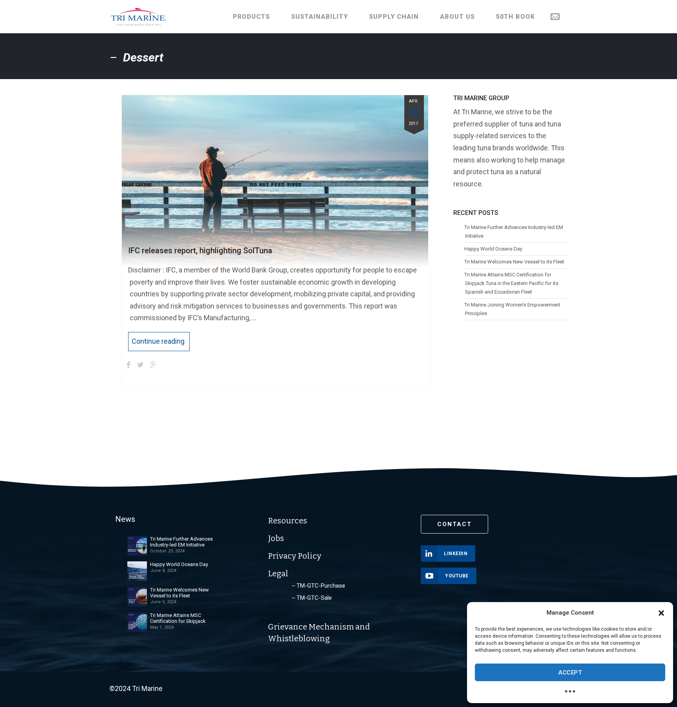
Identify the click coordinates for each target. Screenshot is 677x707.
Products (251, 16)
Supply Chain (394, 16)
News (125, 519)
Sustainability (319, 16)
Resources (287, 520)
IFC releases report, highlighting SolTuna (200, 250)
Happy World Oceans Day (493, 249)
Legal (278, 573)
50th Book (515, 16)
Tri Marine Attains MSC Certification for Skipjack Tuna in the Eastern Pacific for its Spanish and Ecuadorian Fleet (511, 283)
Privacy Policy (294, 556)
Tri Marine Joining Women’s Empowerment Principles (512, 309)
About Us (457, 16)
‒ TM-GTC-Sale (312, 597)
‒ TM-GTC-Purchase (318, 585)
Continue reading (158, 341)
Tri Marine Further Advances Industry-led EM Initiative (514, 231)
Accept (570, 672)
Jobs (276, 538)
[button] (661, 613)
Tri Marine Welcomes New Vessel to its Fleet (514, 262)
